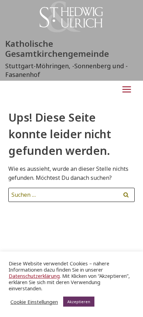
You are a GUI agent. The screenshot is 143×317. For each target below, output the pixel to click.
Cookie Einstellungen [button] (34, 302)
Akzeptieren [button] (78, 301)
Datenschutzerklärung (34, 275)
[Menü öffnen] (126, 89)
